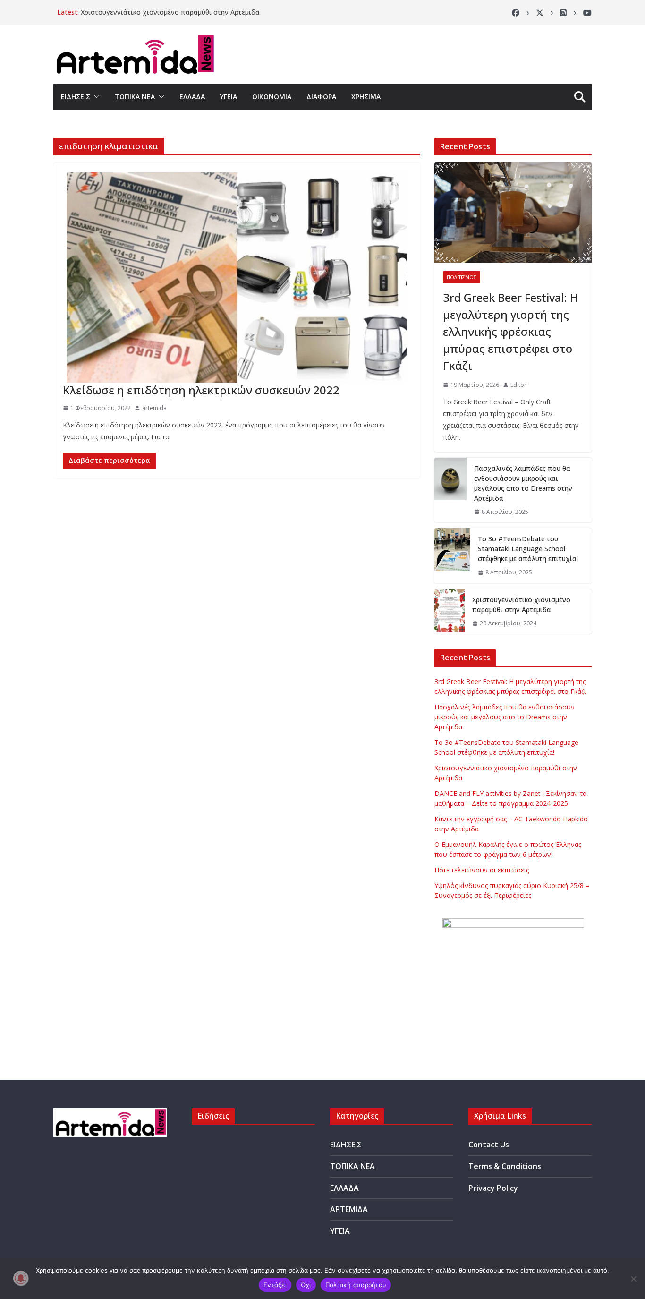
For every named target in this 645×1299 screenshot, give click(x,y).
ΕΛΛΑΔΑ (192, 96)
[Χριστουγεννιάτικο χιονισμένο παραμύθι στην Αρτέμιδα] (449, 611)
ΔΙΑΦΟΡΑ (321, 96)
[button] (95, 97)
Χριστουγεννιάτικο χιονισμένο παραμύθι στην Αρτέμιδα (170, 12)
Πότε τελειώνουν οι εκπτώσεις (481, 869)
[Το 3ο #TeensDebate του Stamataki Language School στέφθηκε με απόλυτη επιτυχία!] (452, 555)
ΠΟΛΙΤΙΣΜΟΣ (461, 277)
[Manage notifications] (20, 1278)
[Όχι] (633, 1278)
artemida (154, 408)
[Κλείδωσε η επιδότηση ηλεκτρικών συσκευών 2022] (237, 277)
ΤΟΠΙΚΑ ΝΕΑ (135, 96)
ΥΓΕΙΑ (228, 96)
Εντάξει (275, 1285)
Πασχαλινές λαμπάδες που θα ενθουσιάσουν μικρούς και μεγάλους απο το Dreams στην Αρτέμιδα (523, 483)
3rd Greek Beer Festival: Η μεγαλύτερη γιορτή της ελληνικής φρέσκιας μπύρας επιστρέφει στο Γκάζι (510, 331)
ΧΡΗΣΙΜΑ (366, 96)
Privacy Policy (493, 1188)
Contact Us (488, 1144)
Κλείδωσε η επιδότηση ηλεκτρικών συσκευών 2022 (201, 390)
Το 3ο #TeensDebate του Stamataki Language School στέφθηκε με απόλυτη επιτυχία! (528, 548)
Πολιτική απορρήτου (356, 1285)
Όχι (306, 1285)
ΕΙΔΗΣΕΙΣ (75, 96)
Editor (518, 385)
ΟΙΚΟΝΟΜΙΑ (271, 96)
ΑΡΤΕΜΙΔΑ (349, 1209)
